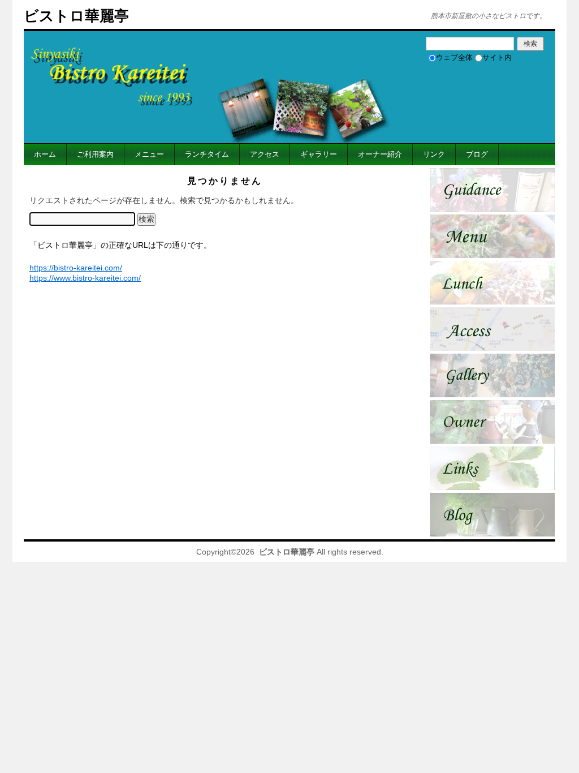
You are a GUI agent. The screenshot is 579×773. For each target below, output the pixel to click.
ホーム (45, 154)
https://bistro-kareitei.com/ (75, 267)
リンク (434, 154)
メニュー (149, 154)
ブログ (477, 154)
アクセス (264, 154)
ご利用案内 (95, 154)
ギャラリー (318, 154)
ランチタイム (207, 154)
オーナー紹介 (380, 154)
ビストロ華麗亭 (76, 15)
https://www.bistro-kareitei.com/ (85, 277)
